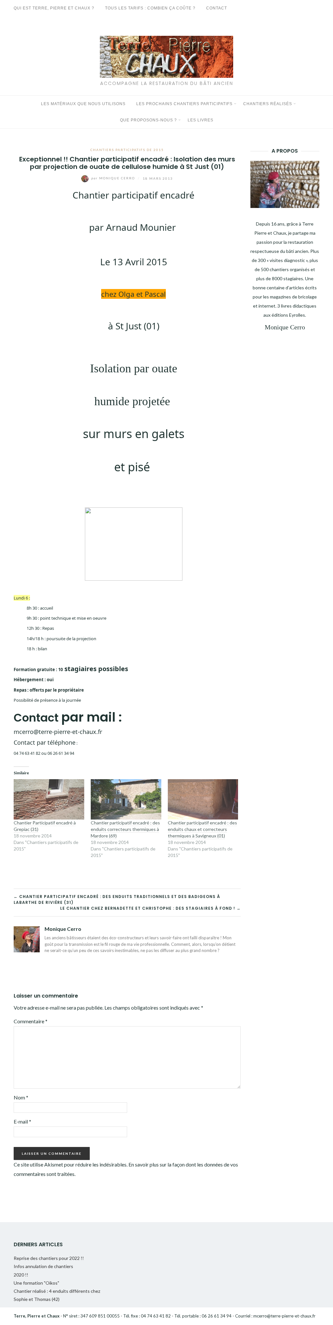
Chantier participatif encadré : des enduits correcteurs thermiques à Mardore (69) (125, 829)
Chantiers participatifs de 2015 (127, 150)
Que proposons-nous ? (148, 120)
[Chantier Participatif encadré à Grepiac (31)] (49, 799)
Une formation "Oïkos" (36, 1283)
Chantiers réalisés (267, 104)
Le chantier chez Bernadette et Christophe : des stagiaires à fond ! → (150, 908)
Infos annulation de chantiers (43, 1266)
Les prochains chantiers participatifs (184, 104)
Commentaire (30, 1021)
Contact (216, 8)
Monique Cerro (113, 178)
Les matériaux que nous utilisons (83, 104)
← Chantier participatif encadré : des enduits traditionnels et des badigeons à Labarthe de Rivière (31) (117, 899)
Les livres (200, 120)
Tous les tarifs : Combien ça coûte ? (150, 8)
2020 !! (21, 1274)
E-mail (22, 1121)
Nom (21, 1097)
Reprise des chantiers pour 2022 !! (49, 1258)
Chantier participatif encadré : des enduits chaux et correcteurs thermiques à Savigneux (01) (202, 829)
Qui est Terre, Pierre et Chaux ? (54, 8)
